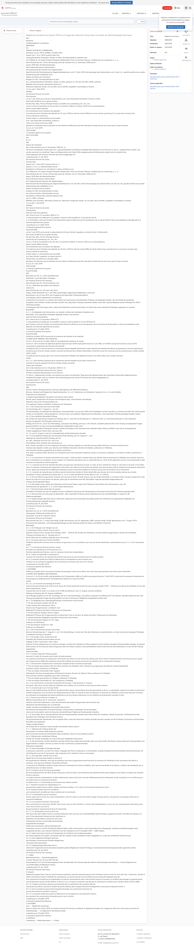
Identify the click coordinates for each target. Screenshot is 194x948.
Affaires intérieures (160, 60)
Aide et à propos (64, 934)
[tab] (186, 32)
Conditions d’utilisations (144, 938)
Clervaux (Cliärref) (160, 69)
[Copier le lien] (160, 74)
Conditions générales (143, 934)
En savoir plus (104, 3)
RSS (21, 938)
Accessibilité (141, 942)
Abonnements (24, 934)
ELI (60, 942)
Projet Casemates (65, 938)
